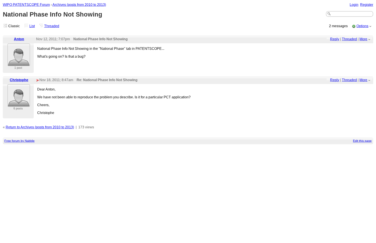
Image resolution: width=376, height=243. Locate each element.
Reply (334, 39)
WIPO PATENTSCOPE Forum (26, 5)
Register (366, 5)
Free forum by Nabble (19, 140)
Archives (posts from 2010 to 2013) (79, 5)
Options (362, 26)
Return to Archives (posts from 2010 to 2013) (40, 127)
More (363, 39)
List (32, 26)
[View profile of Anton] (18, 63)
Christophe (19, 80)
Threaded (51, 26)
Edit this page (362, 140)
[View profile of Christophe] (18, 104)
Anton (19, 39)
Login (354, 5)
